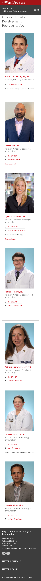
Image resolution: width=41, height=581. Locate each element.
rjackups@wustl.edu (15, 84)
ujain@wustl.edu (14, 159)
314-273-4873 (13, 377)
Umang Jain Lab (10, 164)
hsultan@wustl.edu (15, 519)
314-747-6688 (13, 227)
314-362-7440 (13, 302)
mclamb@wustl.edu (15, 305)
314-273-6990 (13, 156)
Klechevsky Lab (10, 239)
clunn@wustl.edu (14, 448)
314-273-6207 (13, 444)
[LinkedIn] (4, 553)
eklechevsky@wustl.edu (16, 230)
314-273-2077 (13, 515)
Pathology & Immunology (15, 11)
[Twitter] (8, 553)
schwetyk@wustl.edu (15, 380)
